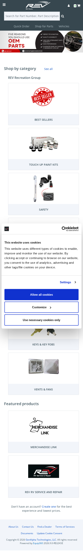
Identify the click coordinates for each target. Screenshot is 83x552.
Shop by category (20, 68)
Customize (39, 307)
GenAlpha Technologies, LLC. (41, 539)
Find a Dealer (44, 526)
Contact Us (28, 526)
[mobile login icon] (69, 5)
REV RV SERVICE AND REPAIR (43, 492)
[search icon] (62, 16)
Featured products (21, 403)
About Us (13, 526)
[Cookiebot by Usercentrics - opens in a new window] (62, 228)
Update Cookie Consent (49, 533)
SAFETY (43, 209)
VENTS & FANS (43, 389)
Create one (49, 506)
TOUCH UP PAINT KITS (43, 164)
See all (48, 69)
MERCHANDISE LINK (43, 447)
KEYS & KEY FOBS (43, 344)
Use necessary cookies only (41, 319)
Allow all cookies (41, 294)
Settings (65, 282)
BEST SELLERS (44, 119)
